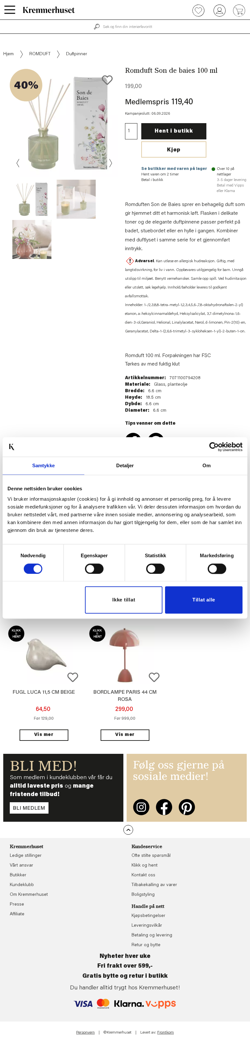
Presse (17, 904)
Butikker (18, 875)
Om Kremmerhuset (29, 895)
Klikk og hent (145, 865)
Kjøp (174, 150)
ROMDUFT (39, 54)
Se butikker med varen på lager (174, 169)
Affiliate (17, 914)
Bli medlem (29, 808)
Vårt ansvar (21, 865)
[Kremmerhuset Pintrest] (187, 807)
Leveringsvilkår (147, 925)
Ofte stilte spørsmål (151, 856)
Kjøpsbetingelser (148, 916)
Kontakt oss (143, 875)
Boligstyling (143, 895)
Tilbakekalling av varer (154, 885)
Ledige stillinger (26, 856)
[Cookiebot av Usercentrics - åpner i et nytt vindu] (214, 447)
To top (128, 830)
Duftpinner (76, 54)
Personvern (85, 1033)
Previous (18, 163)
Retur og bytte (146, 945)
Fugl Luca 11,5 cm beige (44, 692)
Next (110, 163)
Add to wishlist (72, 677)
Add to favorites (107, 80)
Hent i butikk (174, 131)
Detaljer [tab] (125, 465)
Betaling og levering (152, 935)
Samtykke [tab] (43, 465)
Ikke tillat (123, 600)
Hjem (8, 54)
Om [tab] (206, 465)
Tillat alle (203, 600)
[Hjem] (49, 9)
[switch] (94, 568)
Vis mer (44, 735)
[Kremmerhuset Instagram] (141, 807)
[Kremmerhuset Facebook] (164, 807)
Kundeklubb (22, 885)
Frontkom (165, 1033)
